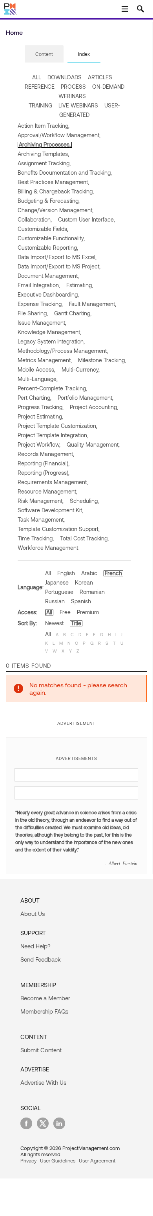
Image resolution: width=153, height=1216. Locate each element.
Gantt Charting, (72, 313)
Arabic (89, 573)
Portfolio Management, (85, 397)
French (113, 573)
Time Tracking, (36, 538)
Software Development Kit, (50, 510)
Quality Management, (93, 444)
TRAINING (40, 105)
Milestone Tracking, (102, 360)
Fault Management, (92, 303)
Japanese (57, 582)
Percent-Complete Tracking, (52, 388)
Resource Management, (47, 491)
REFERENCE (40, 86)
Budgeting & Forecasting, (49, 200)
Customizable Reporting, (48, 247)
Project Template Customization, (57, 425)
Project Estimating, (40, 416)
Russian (55, 601)
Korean (84, 582)
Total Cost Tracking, (84, 538)
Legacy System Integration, (51, 341)
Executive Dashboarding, (48, 294)
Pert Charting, (34, 397)
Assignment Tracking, (44, 163)
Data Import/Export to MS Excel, (57, 257)
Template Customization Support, (59, 529)
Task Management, (41, 519)
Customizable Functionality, (51, 238)
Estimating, (79, 285)
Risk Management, (41, 500)
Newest (54, 623)
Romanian (92, 591)
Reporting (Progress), (43, 472)
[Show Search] (140, 9)
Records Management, (46, 454)
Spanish (81, 601)
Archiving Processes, (45, 144)
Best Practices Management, (53, 182)
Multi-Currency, (81, 369)
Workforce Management (48, 547)
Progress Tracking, (41, 407)
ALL (36, 77)
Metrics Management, (45, 360)
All (48, 573)
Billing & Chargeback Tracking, (56, 191)
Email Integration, (39, 285)
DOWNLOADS (64, 77)
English (66, 573)
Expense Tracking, (40, 303)
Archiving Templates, (43, 153)
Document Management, (48, 275)
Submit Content (41, 1049)
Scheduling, (84, 500)
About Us (32, 913)
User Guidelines (57, 1160)
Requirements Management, (53, 482)
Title (76, 623)
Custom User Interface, (86, 219)
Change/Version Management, (55, 210)
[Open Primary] (124, 9)
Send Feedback (40, 959)
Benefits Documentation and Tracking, (65, 172)
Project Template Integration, (53, 435)
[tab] (44, 54)
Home (14, 32)
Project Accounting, (94, 407)
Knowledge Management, (49, 332)
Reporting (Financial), (43, 463)
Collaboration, (35, 219)
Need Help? (35, 946)
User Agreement (97, 1160)
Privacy (28, 1160)
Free (65, 612)
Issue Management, (42, 322)
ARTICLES (100, 77)
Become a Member (45, 997)
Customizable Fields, (43, 228)
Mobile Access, (36, 369)
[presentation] (44, 54)
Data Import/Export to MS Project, (59, 266)
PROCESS (73, 86)
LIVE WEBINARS (78, 105)
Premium (88, 612)
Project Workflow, (39, 444)
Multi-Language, (38, 379)
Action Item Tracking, (43, 125)
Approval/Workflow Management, (59, 135)
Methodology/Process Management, (63, 350)
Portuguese (59, 591)
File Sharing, (33, 313)
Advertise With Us (43, 1082)
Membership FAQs (44, 1011)
